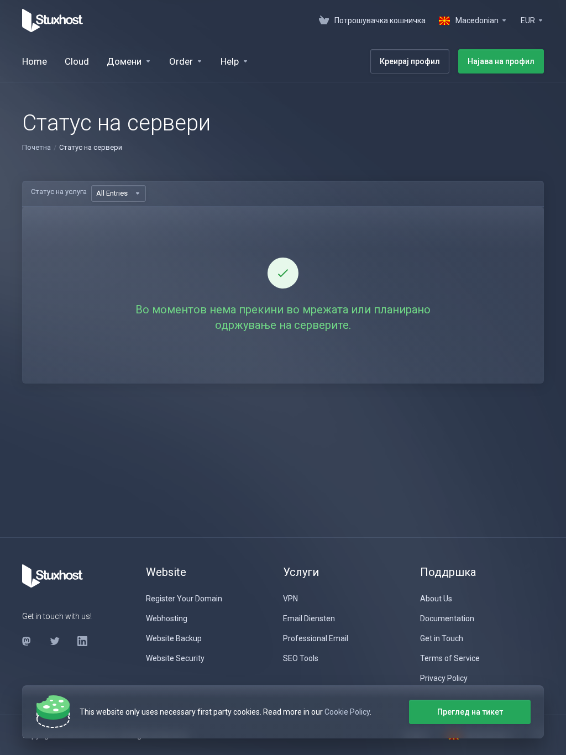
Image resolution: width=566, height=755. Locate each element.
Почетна (36, 147)
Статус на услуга (59, 191)
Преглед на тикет (470, 711)
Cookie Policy (347, 711)
